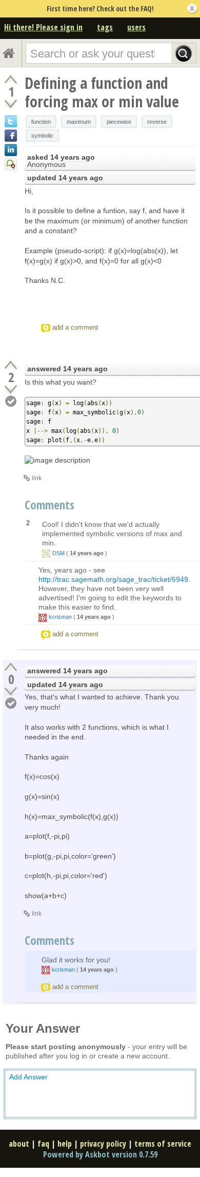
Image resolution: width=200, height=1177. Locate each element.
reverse (157, 122)
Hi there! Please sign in (43, 27)
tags (105, 27)
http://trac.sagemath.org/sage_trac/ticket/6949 (113, 579)
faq (43, 1143)
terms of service (162, 1143)
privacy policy (103, 1143)
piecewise (119, 122)
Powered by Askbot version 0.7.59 (100, 1154)
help (64, 1143)
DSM (58, 553)
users (136, 27)
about (19, 1143)
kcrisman (60, 617)
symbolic (42, 135)
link (37, 478)
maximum (79, 122)
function (41, 122)
